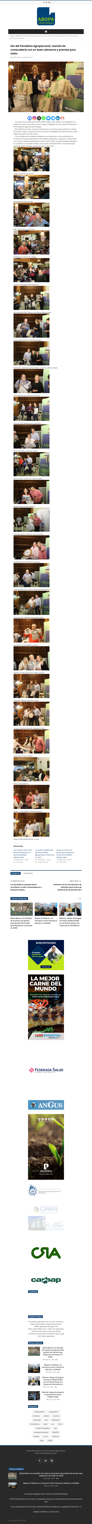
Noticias (18, 36)
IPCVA (60, 1424)
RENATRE (56, 1432)
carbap (46, 1416)
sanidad (36, 1436)
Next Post (74, 881)
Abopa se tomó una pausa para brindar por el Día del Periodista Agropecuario (65, 853)
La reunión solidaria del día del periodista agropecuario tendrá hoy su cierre (44, 853)
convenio (56, 1416)
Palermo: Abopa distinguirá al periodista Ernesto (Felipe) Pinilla (53, 1394)
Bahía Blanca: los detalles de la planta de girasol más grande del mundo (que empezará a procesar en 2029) (21, 923)
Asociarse (36, 1416)
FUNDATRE (55, 1420)
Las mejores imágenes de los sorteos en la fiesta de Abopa (46, 1494)
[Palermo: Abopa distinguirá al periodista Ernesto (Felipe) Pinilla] (34, 1395)
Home (12, 36)
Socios (45, 1436)
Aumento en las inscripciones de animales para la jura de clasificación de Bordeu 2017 (67, 887)
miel (55, 1428)
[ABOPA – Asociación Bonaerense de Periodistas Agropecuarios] (46, 16)
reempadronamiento (41, 1432)
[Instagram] (49, 2)
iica (53, 1424)
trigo (41, 1441)
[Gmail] (62, 118)
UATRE (50, 1441)
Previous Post (19, 881)
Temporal (55, 1436)
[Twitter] (46, 2)
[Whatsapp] (44, 118)
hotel (45, 1424)
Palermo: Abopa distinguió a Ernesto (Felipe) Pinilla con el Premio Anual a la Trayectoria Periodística (70, 922)
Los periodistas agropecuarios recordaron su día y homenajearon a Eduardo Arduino (26, 887)
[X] (39, 118)
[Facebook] (43, 2)
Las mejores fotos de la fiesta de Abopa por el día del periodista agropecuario (23, 853)
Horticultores (34, 1424)
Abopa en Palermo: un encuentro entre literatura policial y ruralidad (46, 920)
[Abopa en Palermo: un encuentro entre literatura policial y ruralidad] (34, 1368)
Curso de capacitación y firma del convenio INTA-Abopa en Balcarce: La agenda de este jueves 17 (46, 1507)
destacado (28, 873)
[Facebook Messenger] (48, 118)
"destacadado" (39, 1412)
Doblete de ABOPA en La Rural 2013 (46, 1512)
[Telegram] (53, 118)
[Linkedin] (58, 118)
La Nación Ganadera (43, 1428)
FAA (46, 1420)
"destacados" (53, 1412)
